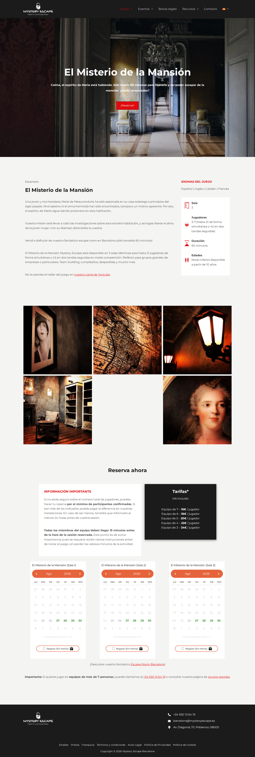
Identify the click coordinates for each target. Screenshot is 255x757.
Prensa (75, 744)
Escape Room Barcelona (148, 664)
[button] (131, 9)
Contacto (210, 9)
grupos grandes (219, 677)
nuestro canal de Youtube (92, 274)
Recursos (188, 9)
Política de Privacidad (157, 744)
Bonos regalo (168, 9)
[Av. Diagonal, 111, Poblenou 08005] (193, 727)
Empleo (64, 744)
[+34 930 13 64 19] (181, 714)
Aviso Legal (135, 744)
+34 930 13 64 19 (154, 677)
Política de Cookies (184, 744)
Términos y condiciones (111, 744)
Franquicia (88, 744)
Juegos (124, 9)
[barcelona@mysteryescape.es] (191, 721)
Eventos (144, 9)
